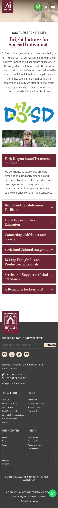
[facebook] (4, 354)
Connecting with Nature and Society (25, 237)
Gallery (4, 437)
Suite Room (32, 400)
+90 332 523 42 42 (15, 374)
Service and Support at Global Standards (26, 276)
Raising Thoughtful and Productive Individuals (22, 262)
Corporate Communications (13, 415)
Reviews (5, 460)
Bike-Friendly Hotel (9, 403)
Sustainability (7, 407)
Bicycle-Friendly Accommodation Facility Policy (27, 477)
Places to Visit (33, 441)
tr (46, 7)
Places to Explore (35, 445)
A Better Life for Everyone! (24, 289)
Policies (5, 422)
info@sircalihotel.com (13, 383)
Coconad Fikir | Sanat (29, 501)
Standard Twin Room (36, 403)
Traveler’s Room (34, 411)
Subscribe (51, 345)
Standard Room (34, 407)
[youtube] (26, 354)
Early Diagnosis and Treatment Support (27, 161)
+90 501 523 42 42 (15, 378)
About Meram (33, 437)
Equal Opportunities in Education (21, 222)
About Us (5, 400)
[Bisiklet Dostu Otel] (38, 6)
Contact (5, 464)
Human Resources (9, 419)
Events (4, 441)
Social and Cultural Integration (27, 249)
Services (6, 457)
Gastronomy (33, 449)
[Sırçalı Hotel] (10, 322)
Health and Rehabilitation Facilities (24, 207)
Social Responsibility (10, 411)
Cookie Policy (29, 480)
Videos (4, 445)
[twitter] (19, 354)
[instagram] (12, 354)
